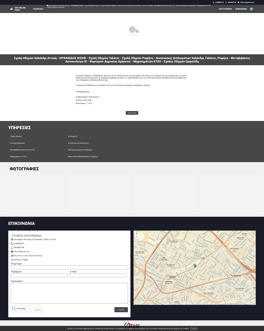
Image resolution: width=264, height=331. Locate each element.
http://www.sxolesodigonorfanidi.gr (28, 256)
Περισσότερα (132, 113)
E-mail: (73, 271)
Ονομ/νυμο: (16, 263)
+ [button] (136, 233)
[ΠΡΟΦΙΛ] (11, 9)
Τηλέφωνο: (16, 271)
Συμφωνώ (194, 328)
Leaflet (175, 304)
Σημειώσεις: (17, 281)
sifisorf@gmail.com (22, 251)
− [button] (136, 236)
